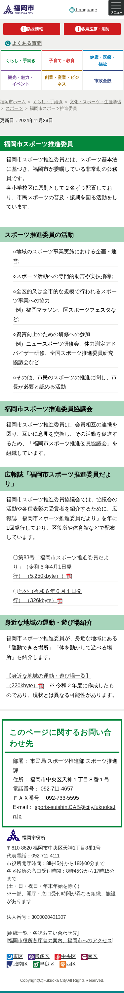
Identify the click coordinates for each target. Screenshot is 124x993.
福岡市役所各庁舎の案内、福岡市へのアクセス (60, 940)
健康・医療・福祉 (103, 60)
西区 (71, 964)
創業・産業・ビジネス (62, 80)
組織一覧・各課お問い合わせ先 (42, 933)
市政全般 (102, 80)
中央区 (68, 956)
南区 (93, 956)
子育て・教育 (62, 60)
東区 (18, 956)
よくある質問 (27, 43)
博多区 (42, 956)
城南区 (20, 964)
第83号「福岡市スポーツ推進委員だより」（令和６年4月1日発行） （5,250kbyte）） (61, 567)
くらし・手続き (21, 60)
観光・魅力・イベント (21, 80)
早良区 (47, 964)
